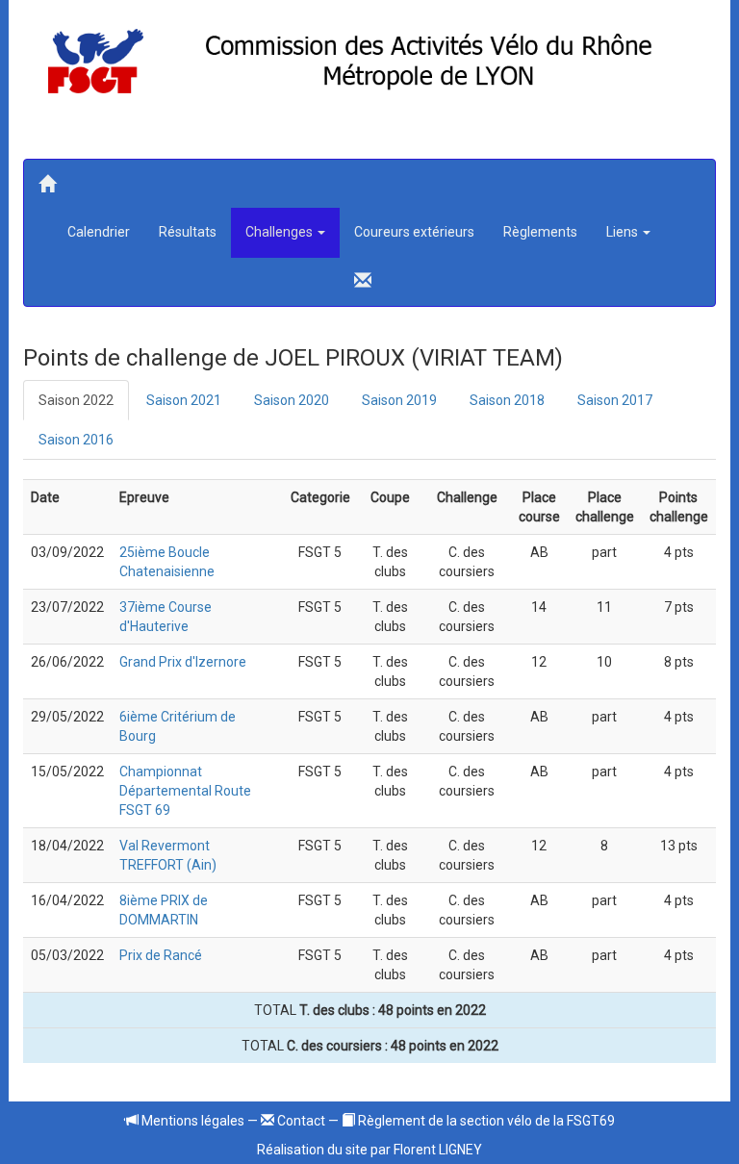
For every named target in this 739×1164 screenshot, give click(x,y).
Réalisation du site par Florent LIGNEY (369, 1149)
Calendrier (98, 232)
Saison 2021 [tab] (183, 400)
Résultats (188, 232)
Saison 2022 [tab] (76, 400)
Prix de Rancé (160, 955)
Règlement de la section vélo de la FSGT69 (485, 1120)
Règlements (540, 232)
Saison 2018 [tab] (507, 400)
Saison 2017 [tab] (614, 400)
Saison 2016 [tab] (76, 439)
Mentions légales (191, 1120)
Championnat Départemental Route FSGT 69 (185, 791)
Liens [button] (623, 232)
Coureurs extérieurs (414, 232)
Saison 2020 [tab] (291, 400)
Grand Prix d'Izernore (182, 662)
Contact (299, 1120)
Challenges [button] (280, 232)
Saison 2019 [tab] (399, 400)
